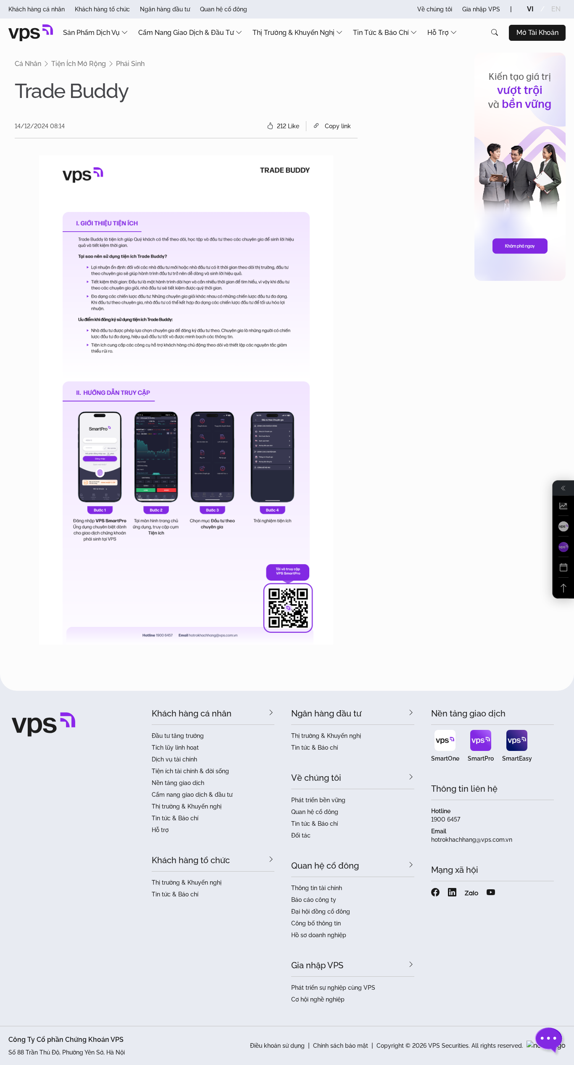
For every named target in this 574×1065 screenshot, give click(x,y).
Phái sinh (130, 64)
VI (530, 9)
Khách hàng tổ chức (102, 9)
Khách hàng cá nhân (36, 9)
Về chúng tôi (434, 9)
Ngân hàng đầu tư (165, 9)
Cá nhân (28, 64)
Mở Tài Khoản (537, 33)
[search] (494, 32)
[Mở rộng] (563, 488)
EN (556, 9)
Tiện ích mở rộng (78, 64)
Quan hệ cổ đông (223, 9)
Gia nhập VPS (481, 9)
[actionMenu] (563, 506)
